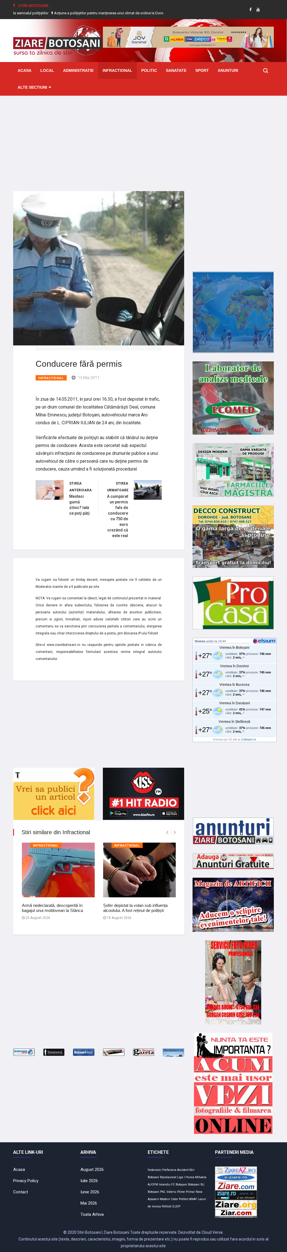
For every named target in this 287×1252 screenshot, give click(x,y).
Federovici (154, 1170)
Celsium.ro (248, 739)
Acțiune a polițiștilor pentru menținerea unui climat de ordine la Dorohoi (79, 13)
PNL (163, 1192)
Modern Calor (169, 1199)
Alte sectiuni (32, 87)
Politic (149, 70)
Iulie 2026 (89, 1180)
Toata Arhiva (92, 1214)
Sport (202, 70)
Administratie (78, 70)
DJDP (176, 1206)
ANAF (193, 1199)
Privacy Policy (25, 1180)
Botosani (194, 1184)
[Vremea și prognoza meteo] (265, 641)
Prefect (183, 1199)
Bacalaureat (168, 1177)
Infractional (117, 70)
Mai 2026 (88, 1203)
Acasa (24, 70)
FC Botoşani (179, 1184)
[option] (80, 13)
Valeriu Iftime (175, 1192)
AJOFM (153, 1184)
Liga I (181, 1177)
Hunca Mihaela (196, 1177)
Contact (20, 1191)
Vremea (200, 641)
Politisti (167, 1206)
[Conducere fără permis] (98, 268)
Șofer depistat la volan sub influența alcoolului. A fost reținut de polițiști (135, 908)
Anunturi (228, 70)
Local (47, 70)
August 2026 (92, 1169)
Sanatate (176, 70)
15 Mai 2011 (88, 377)
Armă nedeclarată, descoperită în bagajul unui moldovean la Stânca (52, 908)
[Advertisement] (143, 139)
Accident (183, 1170)
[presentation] (167, 832)
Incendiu (164, 1184)
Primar (190, 1192)
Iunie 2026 (89, 1191)
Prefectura (169, 1170)
